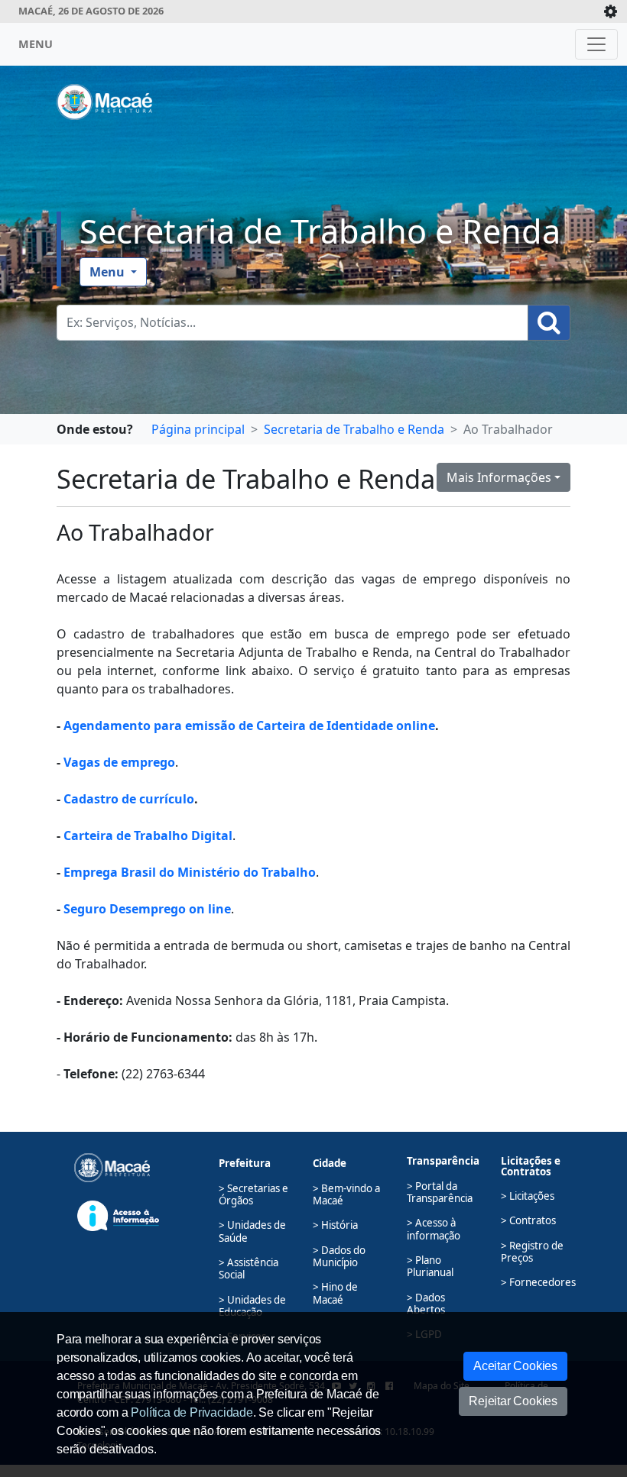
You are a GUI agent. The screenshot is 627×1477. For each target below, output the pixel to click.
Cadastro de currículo (128, 798)
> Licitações (527, 1196)
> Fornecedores (538, 1282)
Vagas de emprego (119, 762)
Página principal (198, 429)
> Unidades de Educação (252, 1306)
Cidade (329, 1163)
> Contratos (528, 1220)
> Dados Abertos (426, 1304)
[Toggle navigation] (596, 44)
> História (335, 1225)
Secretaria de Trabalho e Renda (320, 231)
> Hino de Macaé (335, 1293)
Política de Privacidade (191, 1412)
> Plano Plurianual (430, 1266)
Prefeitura (245, 1163)
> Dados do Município (339, 1256)
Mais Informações (499, 477)
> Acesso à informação (433, 1229)
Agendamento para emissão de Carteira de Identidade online (249, 725)
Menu (108, 271)
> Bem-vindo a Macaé (346, 1194)
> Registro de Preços (532, 1252)
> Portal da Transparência (440, 1192)
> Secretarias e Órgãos (253, 1194)
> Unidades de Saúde (252, 1231)
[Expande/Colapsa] (610, 11)
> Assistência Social (248, 1268)
